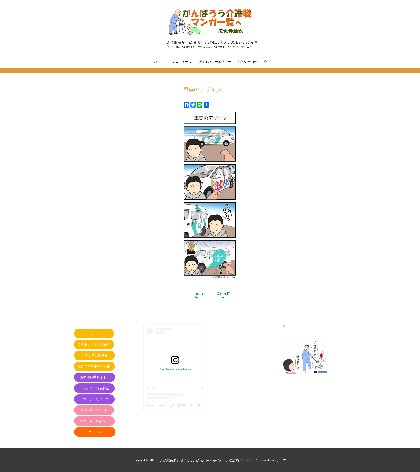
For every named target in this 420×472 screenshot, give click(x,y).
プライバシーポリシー (214, 62)
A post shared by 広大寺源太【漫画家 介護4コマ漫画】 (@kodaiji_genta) (185, 405)
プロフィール (182, 62)
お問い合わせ (247, 62)
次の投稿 (223, 295)
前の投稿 (197, 295)
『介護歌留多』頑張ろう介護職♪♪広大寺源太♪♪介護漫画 (210, 42)
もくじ (157, 62)
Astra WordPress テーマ (271, 460)
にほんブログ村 (294, 334)
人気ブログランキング (297, 377)
